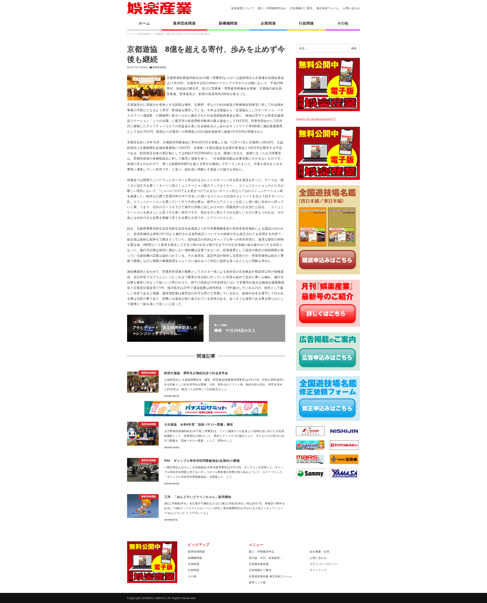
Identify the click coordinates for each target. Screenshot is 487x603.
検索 (353, 48)
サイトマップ (318, 570)
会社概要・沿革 (319, 551)
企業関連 (193, 564)
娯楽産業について (242, 8)
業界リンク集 (257, 582)
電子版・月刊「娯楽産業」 (266, 558)
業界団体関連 (159, 67)
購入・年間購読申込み (272, 8)
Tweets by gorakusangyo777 (316, 119)
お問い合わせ (351, 8)
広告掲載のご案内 (301, 8)
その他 (192, 576)
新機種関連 (195, 558)
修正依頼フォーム (328, 8)
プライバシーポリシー (324, 564)
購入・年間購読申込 (261, 551)
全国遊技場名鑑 (259, 564)
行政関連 (193, 570)
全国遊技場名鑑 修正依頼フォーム (270, 576)
